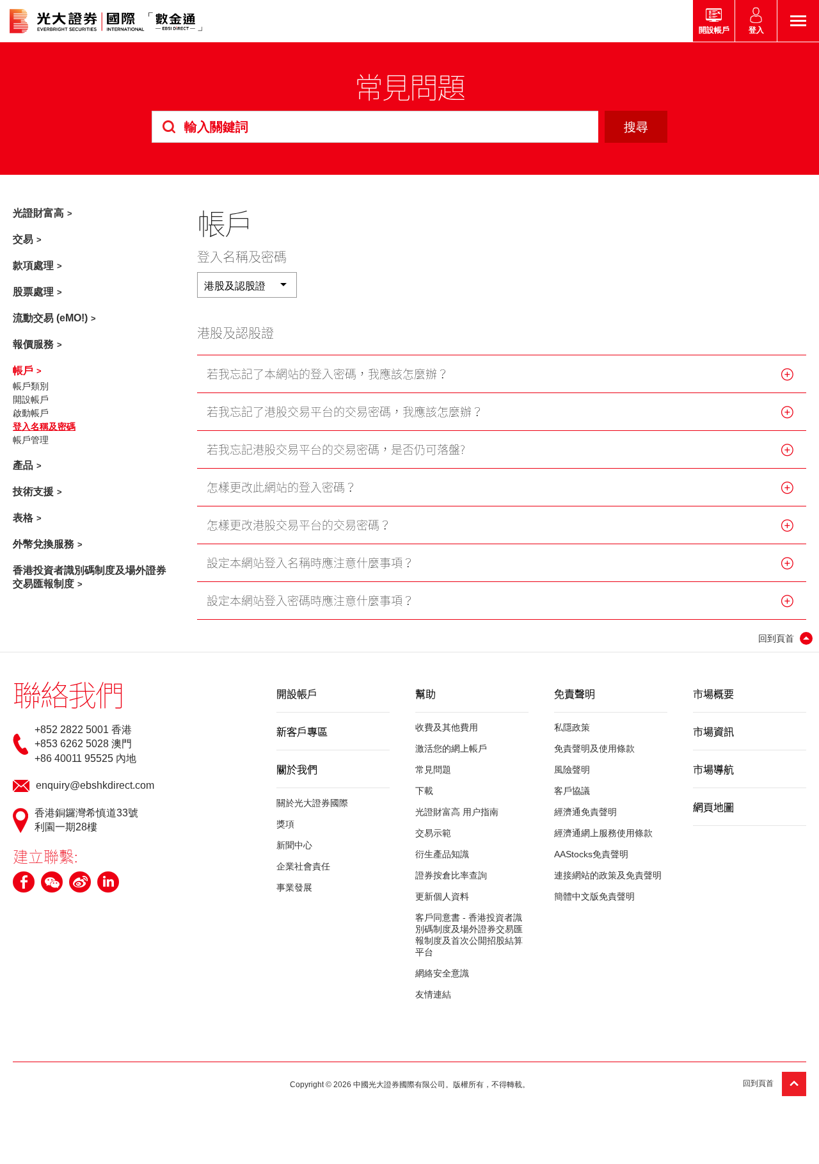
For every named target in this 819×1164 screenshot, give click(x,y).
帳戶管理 (31, 440)
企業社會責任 (303, 866)
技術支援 (33, 491)
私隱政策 (572, 727)
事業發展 (294, 887)
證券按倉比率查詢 (451, 875)
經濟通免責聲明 (585, 812)
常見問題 (433, 769)
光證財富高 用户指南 (456, 812)
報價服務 (33, 344)
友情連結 (433, 994)
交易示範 (433, 833)
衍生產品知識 (442, 854)
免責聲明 (574, 693)
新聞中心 (294, 845)
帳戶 (23, 370)
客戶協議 (572, 791)
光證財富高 (38, 212)
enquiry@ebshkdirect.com (95, 785)
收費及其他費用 (446, 727)
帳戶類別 (31, 386)
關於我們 (296, 769)
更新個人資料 (442, 896)
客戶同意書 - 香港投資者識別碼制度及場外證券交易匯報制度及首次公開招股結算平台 (469, 934)
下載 (424, 791)
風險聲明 (572, 769)
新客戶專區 (302, 731)
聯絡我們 (68, 694)
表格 (23, 517)
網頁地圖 (713, 806)
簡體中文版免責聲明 (594, 896)
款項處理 (33, 265)
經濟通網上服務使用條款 (603, 833)
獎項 (285, 824)
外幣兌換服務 (43, 543)
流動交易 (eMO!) (50, 317)
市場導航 (713, 769)
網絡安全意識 (442, 973)
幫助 (425, 693)
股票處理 (33, 291)
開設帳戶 (31, 399)
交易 (23, 239)
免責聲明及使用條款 (594, 748)
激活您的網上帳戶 (451, 748)
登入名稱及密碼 (44, 426)
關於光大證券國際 (312, 803)
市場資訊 (713, 731)
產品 (23, 465)
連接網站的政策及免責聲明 (608, 875)
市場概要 (713, 693)
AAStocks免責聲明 (591, 854)
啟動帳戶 (31, 413)
